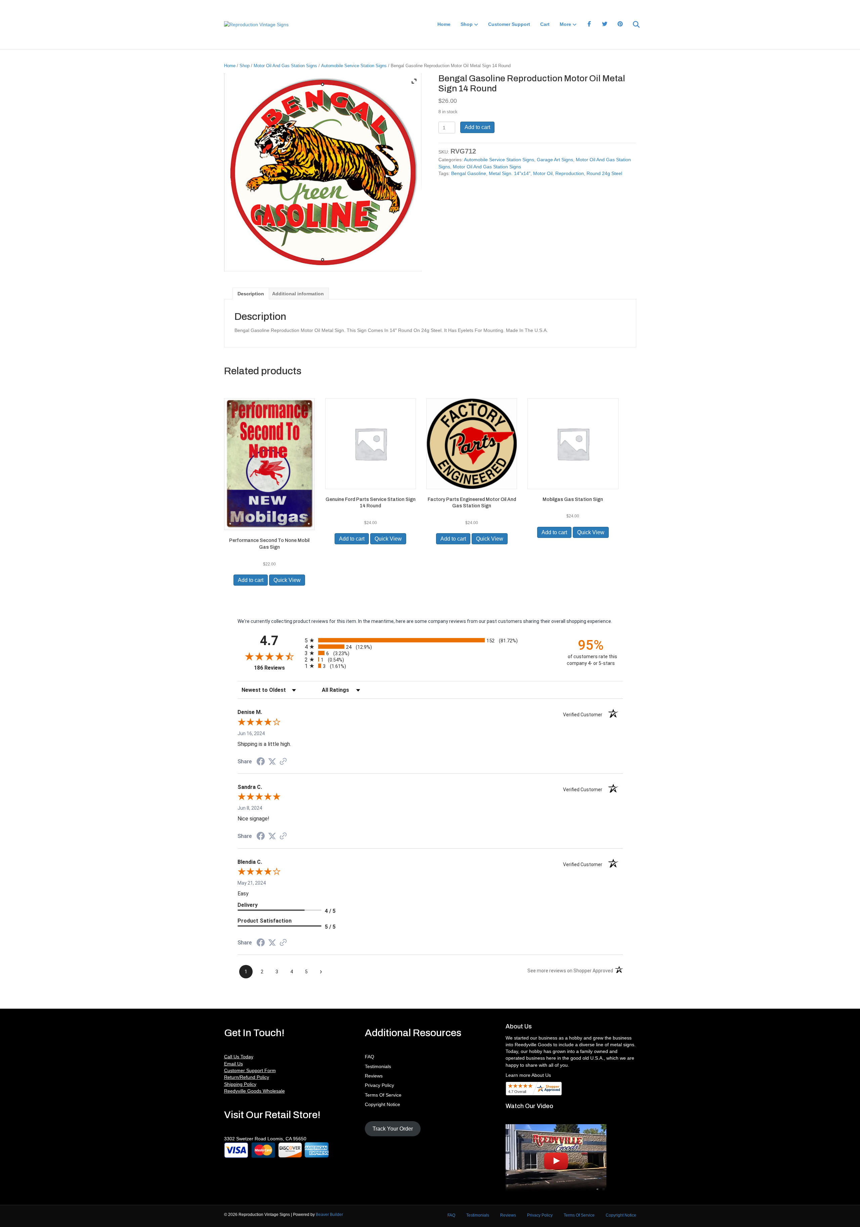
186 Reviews (277, 668)
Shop (467, 24)
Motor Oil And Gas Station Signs (285, 65)
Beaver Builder (329, 1214)
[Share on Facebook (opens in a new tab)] (261, 762)
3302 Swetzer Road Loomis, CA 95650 (265, 1138)
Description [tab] (251, 293)
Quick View (287, 580)
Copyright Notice (382, 1104)
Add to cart (477, 127)
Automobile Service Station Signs (354, 65)
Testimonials (378, 1066)
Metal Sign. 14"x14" (509, 173)
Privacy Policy (379, 1085)
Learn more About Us (528, 1075)
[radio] (430, 640)
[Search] (632, 24)
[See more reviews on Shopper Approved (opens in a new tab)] (283, 762)
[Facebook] (589, 24)
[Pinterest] (620, 24)
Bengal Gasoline (468, 173)
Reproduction (569, 173)
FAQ (369, 1056)
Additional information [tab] (298, 293)
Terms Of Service (383, 1095)
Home (443, 24)
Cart (545, 24)
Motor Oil (543, 173)
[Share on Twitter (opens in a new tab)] (272, 761)
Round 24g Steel (604, 173)
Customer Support (509, 24)
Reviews (374, 1075)
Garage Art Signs (555, 159)
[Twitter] (604, 24)
